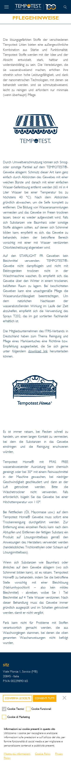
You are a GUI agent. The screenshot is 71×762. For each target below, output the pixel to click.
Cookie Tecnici (15, 709)
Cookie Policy (42, 753)
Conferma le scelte (17, 698)
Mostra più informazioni (17, 753)
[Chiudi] (65, 698)
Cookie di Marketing (18, 717)
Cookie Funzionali (41, 709)
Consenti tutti (44, 698)
